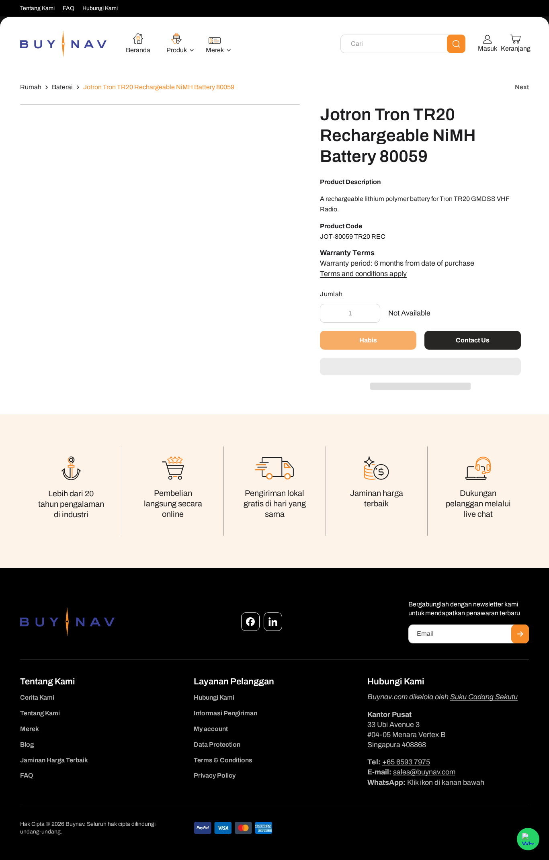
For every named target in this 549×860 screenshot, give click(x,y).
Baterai (62, 87)
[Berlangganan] (520, 634)
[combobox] (403, 44)
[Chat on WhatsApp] (528, 839)
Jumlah (331, 294)
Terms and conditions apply (363, 274)
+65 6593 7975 (406, 762)
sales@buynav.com (424, 772)
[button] (420, 367)
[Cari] (456, 44)
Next (522, 87)
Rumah (30, 87)
